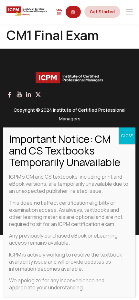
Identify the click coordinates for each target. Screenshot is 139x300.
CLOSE (127, 135)
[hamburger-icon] (129, 12)
